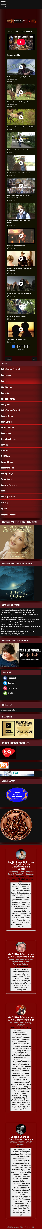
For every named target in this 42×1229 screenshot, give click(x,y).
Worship (4, 502)
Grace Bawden (7, 427)
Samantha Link (7, 467)
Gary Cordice (6, 421)
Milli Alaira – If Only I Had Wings (16, 246)
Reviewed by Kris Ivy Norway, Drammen (21, 1142)
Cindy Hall (5, 404)
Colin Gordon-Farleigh (10, 369)
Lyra (3, 490)
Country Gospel (8, 496)
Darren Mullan (7, 415)
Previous (9, 359)
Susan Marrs (6, 479)
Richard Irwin (7, 461)
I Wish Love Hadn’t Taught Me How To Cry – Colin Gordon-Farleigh (19, 197)
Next (34, 359)
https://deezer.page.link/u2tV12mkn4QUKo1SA (20, 622)
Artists (4, 381)
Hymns (4, 508)
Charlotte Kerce (8, 398)
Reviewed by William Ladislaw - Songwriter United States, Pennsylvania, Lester (20, 961)
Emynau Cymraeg (8, 514)
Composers (6, 375)
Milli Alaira (5, 456)
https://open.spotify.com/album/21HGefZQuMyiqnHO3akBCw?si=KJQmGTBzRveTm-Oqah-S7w (21, 626)
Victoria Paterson (9, 484)
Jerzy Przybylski (8, 438)
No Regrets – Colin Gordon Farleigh (17, 150)
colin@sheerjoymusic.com (9, 710)
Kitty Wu (4, 444)
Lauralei (5, 450)
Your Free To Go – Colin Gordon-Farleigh (19, 173)
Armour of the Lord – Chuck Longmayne (19, 293)
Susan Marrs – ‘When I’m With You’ (17, 339)
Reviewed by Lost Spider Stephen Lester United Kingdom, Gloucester (21, 872)
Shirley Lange (7, 473)
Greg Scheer (6, 433)
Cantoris (5, 393)
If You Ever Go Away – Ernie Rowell (17, 316)
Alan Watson (6, 387)
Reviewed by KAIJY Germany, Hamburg (21, 1023)
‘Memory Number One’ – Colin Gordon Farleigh (20, 127)
